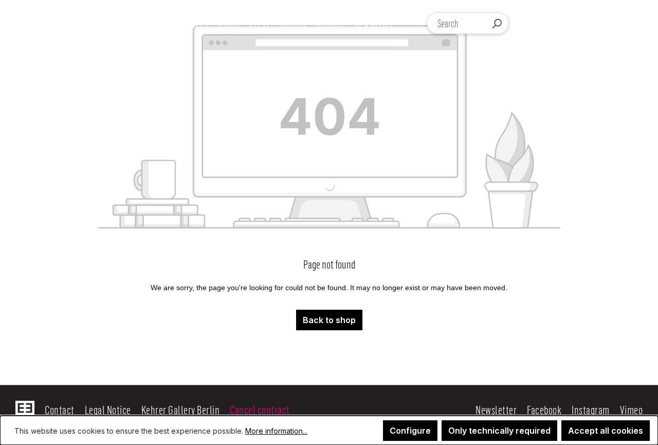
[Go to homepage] (70, 23)
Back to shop (329, 320)
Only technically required (499, 430)
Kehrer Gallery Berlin (180, 409)
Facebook (544, 409)
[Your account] (551, 23)
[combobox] (456, 23)
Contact (60, 409)
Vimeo (631, 409)
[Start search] (496, 23)
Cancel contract (260, 409)
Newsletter (496, 409)
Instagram (591, 409)
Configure (410, 430)
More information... (276, 430)
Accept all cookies (605, 430)
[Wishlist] (572, 23)
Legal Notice (108, 409)
